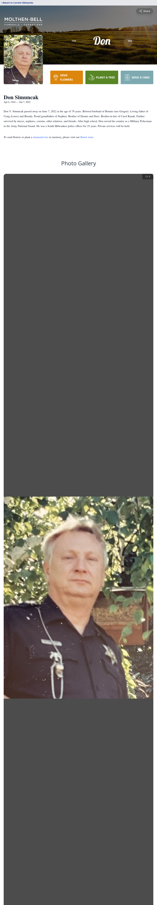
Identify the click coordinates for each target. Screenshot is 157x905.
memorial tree (40, 137)
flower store (86, 137)
